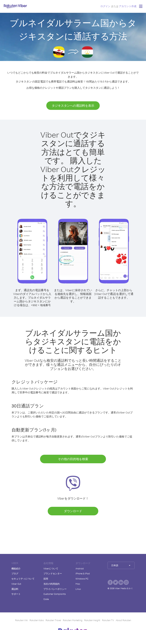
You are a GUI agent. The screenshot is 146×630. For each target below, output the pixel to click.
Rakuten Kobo (37, 620)
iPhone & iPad (82, 573)
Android (79, 568)
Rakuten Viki (21, 620)
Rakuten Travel (53, 620)
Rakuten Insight (92, 620)
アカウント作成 (127, 6)
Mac (77, 583)
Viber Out (16, 583)
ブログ (14, 573)
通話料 (14, 589)
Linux (78, 589)
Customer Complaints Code (54, 596)
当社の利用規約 (51, 583)
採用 (45, 578)
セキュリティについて (23, 578)
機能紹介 (16, 568)
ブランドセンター (52, 573)
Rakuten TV (108, 620)
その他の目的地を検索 (73, 459)
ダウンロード (73, 511)
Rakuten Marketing (72, 620)
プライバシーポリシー (55, 589)
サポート (16, 593)
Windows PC (81, 578)
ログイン (105, 6)
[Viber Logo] (15, 6)
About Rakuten (123, 620)
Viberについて (50, 568)
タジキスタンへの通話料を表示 (73, 105)
